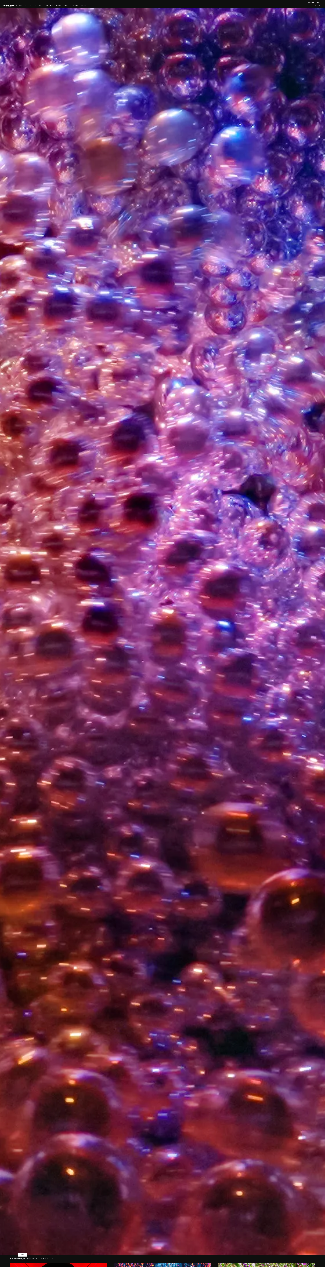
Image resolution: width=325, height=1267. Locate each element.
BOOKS (66, 5)
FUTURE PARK (74, 5)
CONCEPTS (58, 5)
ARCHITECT (84, 5)
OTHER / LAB (33, 5)
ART (26, 5)
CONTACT (319, 2)
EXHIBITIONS (49, 5)
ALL (40, 5)
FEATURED (19, 5)
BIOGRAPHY (311, 2)
